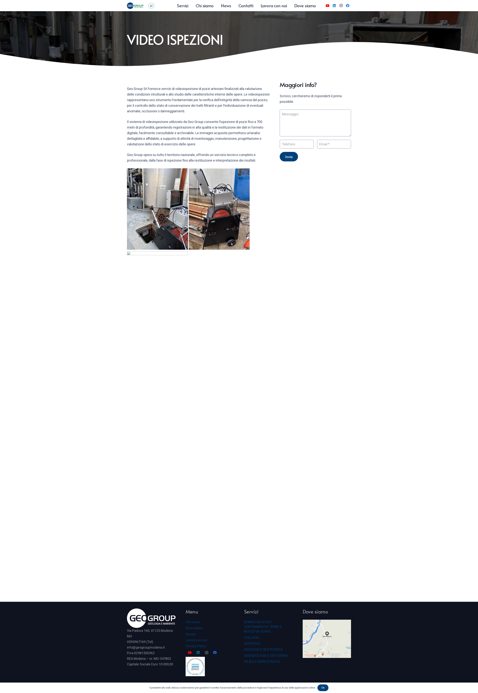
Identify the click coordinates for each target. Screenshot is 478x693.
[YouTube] (327, 5)
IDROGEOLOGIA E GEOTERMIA (266, 656)
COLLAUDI (251, 637)
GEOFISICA (252, 643)
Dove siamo (194, 628)
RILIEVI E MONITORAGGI (262, 662)
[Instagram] (341, 5)
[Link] (135, 5)
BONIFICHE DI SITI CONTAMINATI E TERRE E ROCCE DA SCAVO (263, 626)
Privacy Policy (196, 646)
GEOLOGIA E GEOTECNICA (263, 649)
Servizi (191, 634)
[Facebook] (347, 5)
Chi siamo (193, 622)
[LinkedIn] (334, 5)
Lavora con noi (196, 640)
